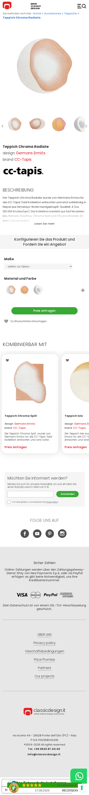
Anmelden (68, 494)
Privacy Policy (52, 502)
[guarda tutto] (83, 290)
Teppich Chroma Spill (21, 416)
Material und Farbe (20, 279)
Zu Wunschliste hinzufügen (28, 321)
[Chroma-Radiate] (11, 290)
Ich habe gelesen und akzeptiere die (35, 502)
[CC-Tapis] (23, 171)
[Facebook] (25, 537)
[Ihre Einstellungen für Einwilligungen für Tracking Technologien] (82, 788)
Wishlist (8, 360)
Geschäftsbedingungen (44, 651)
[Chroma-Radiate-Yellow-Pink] (24, 290)
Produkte (81, 6)
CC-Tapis (22, 159)
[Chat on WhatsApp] (78, 776)
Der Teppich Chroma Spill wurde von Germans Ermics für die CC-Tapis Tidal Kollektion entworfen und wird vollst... (28, 436)
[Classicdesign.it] (8, 6)
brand (15, 428)
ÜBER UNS (44, 634)
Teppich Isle (74, 416)
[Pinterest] (49, 537)
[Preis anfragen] (30, 382)
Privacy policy (45, 642)
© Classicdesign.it (44, 712)
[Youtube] (37, 537)
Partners (44, 667)
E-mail (32, 494)
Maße (9, 259)
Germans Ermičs (30, 153)
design (20, 423)
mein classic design (36, 6)
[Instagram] (62, 537)
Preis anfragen (44, 311)
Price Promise (44, 659)
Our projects (44, 676)
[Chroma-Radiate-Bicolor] (38, 290)
